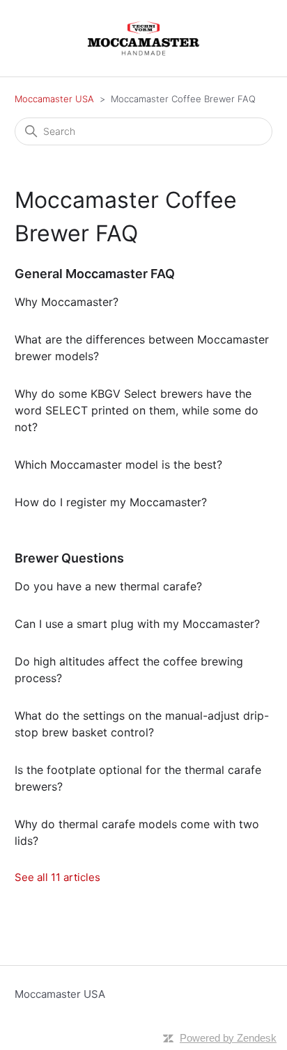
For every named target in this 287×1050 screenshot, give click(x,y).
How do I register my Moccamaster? (111, 502)
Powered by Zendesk (228, 1038)
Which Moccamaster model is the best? (118, 464)
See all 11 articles (57, 877)
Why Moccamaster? (66, 302)
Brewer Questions (69, 558)
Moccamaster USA (54, 98)
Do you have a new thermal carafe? (108, 586)
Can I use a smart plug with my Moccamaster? (137, 624)
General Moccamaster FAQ (95, 273)
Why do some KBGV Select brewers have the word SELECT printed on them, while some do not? (136, 410)
